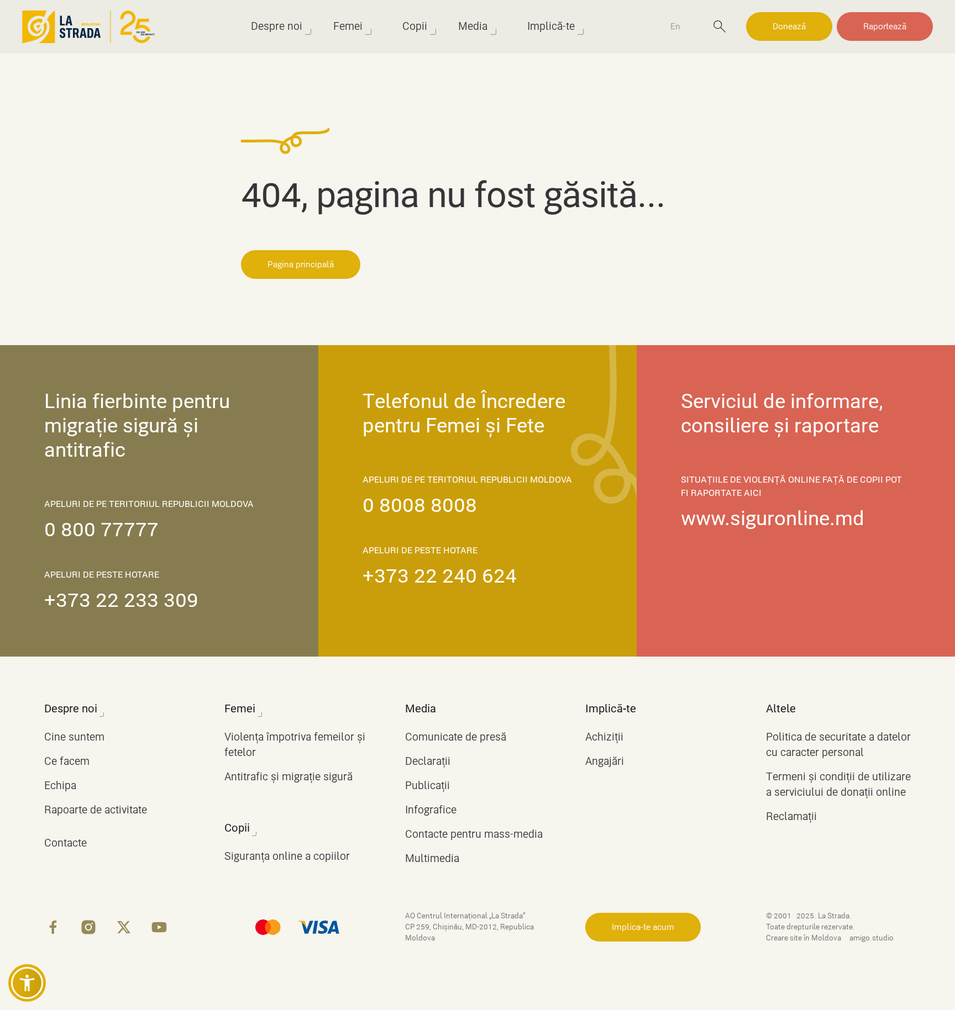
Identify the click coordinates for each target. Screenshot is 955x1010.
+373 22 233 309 (121, 600)
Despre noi (276, 26)
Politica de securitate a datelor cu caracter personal (838, 744)
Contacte (65, 843)
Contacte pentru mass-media (474, 834)
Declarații (427, 761)
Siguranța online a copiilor (287, 856)
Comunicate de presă (455, 736)
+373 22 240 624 (440, 576)
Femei (348, 26)
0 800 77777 (101, 529)
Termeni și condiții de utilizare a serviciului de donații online (838, 784)
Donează (789, 26)
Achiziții (604, 736)
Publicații (427, 785)
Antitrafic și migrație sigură (288, 776)
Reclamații (791, 816)
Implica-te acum (643, 927)
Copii (414, 26)
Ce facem (67, 761)
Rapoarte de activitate (95, 809)
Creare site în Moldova (804, 938)
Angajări (604, 761)
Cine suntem (74, 736)
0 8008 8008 (420, 505)
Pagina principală (300, 264)
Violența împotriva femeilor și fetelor (294, 744)
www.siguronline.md (772, 518)
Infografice (430, 809)
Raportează (884, 26)
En (675, 26)
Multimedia (432, 858)
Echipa (60, 785)
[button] (27, 983)
